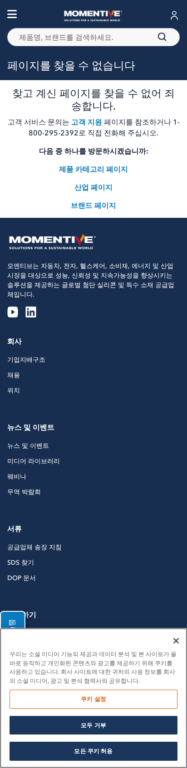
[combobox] (93, 37)
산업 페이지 (93, 187)
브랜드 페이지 (93, 205)
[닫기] (176, 641)
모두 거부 (93, 725)
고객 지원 (86, 121)
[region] (93, 698)
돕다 (12, 626)
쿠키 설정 (93, 699)
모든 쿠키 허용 (93, 751)
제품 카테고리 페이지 (93, 168)
